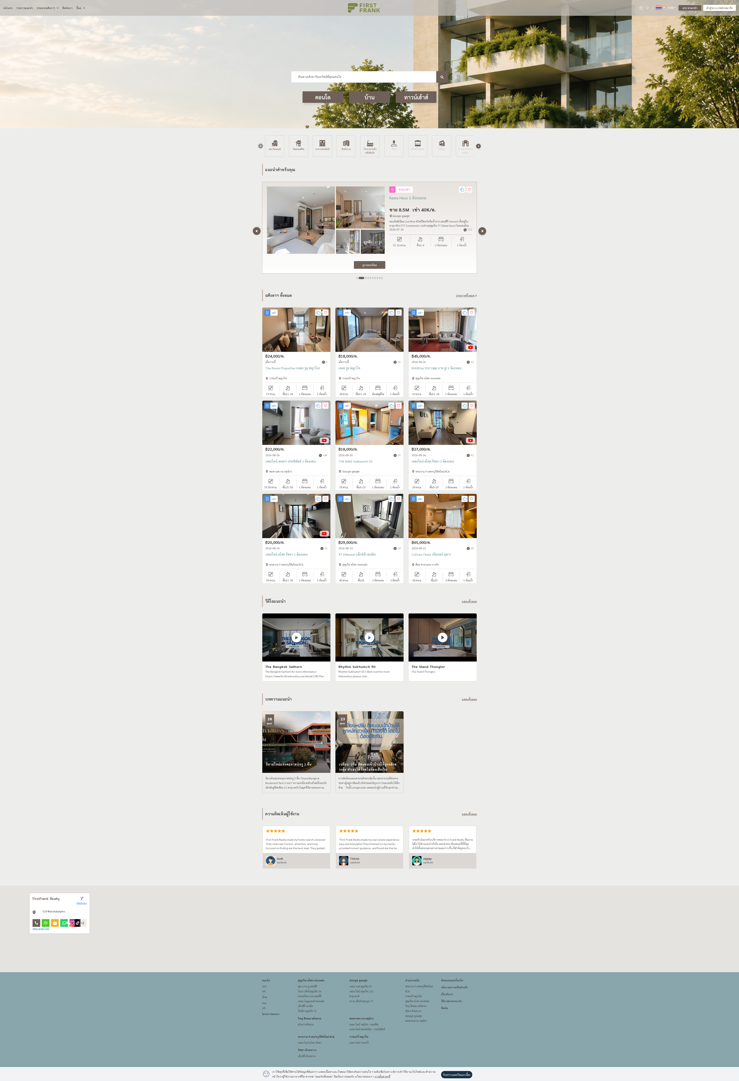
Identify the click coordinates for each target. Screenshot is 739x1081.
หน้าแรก (8, 8)
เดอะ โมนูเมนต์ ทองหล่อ (311, 1001)
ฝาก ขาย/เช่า (690, 8)
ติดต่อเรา (67, 8)
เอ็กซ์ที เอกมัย (305, 1006)
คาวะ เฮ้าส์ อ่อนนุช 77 (361, 1001)
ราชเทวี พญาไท (358, 1036)
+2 (82, 923)
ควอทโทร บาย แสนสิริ (309, 996)
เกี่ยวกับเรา (447, 994)
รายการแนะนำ (24, 8)
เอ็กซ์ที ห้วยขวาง (307, 1056)
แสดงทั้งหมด (469, 601)
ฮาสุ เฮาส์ (354, 996)
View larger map (41, 928)
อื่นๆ (78, 8)
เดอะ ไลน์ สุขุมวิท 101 (361, 991)
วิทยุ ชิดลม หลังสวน (309, 1018)
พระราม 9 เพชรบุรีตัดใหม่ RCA (316, 1036)
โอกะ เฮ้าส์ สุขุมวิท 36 (309, 991)
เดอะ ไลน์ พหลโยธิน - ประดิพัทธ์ (367, 1029)
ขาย (264, 986)
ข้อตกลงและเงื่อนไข (452, 980)
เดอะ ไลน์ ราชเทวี (359, 1042)
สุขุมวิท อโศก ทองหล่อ (311, 980)
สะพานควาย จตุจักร (361, 1018)
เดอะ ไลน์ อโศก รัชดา (309, 1042)
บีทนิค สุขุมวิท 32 (307, 1011)
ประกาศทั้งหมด (465, 295)
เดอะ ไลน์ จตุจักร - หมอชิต (363, 1024)
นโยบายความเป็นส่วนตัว (454, 987)
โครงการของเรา (270, 1014)
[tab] (357, 278)
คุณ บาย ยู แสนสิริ (307, 986)
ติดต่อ (444, 1008)
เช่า (264, 991)
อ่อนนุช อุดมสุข (358, 980)
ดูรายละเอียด (369, 265)
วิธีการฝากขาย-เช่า (451, 1001)
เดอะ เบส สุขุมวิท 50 (360, 986)
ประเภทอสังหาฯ (46, 8)
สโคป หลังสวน (306, 1024)
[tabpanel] (369, 228)
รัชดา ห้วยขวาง (307, 1050)
